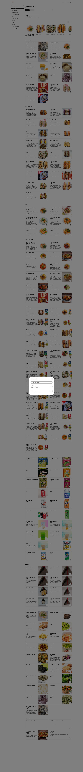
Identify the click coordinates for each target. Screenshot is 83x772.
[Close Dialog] (51, 379)
